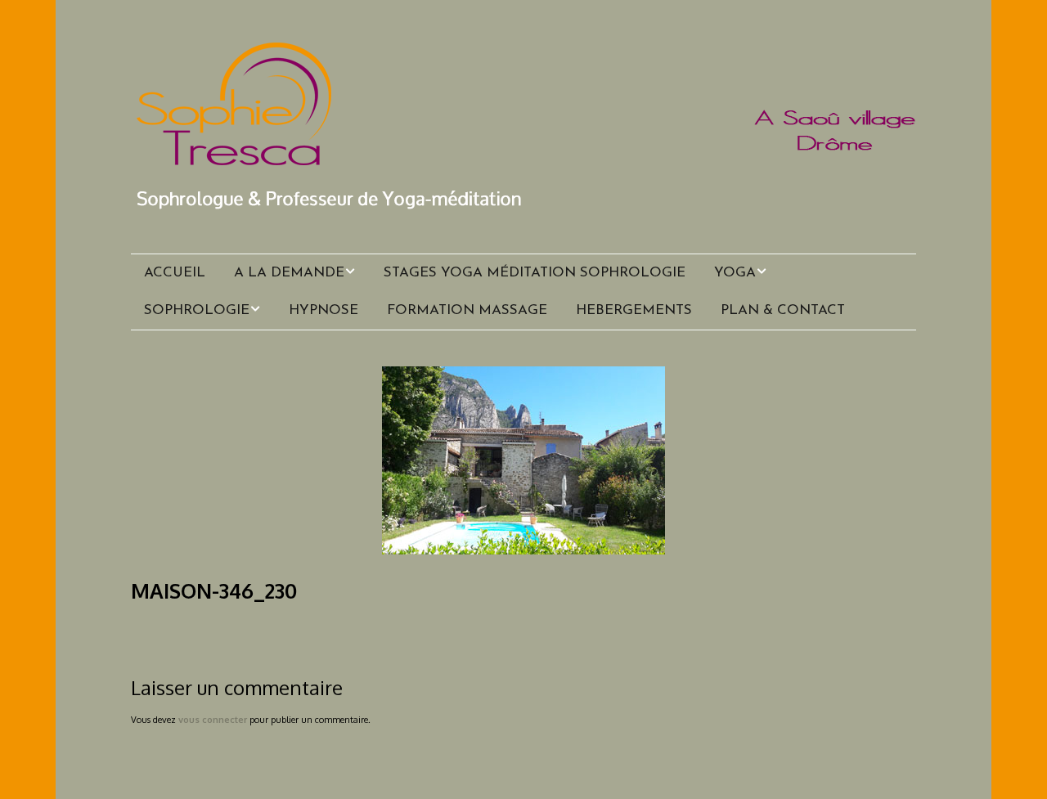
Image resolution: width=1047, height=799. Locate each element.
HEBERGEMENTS (634, 310)
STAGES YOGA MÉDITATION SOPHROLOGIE (534, 273)
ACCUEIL (174, 273)
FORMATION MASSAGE (467, 310)
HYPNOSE (323, 310)
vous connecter (212, 719)
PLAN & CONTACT (783, 310)
